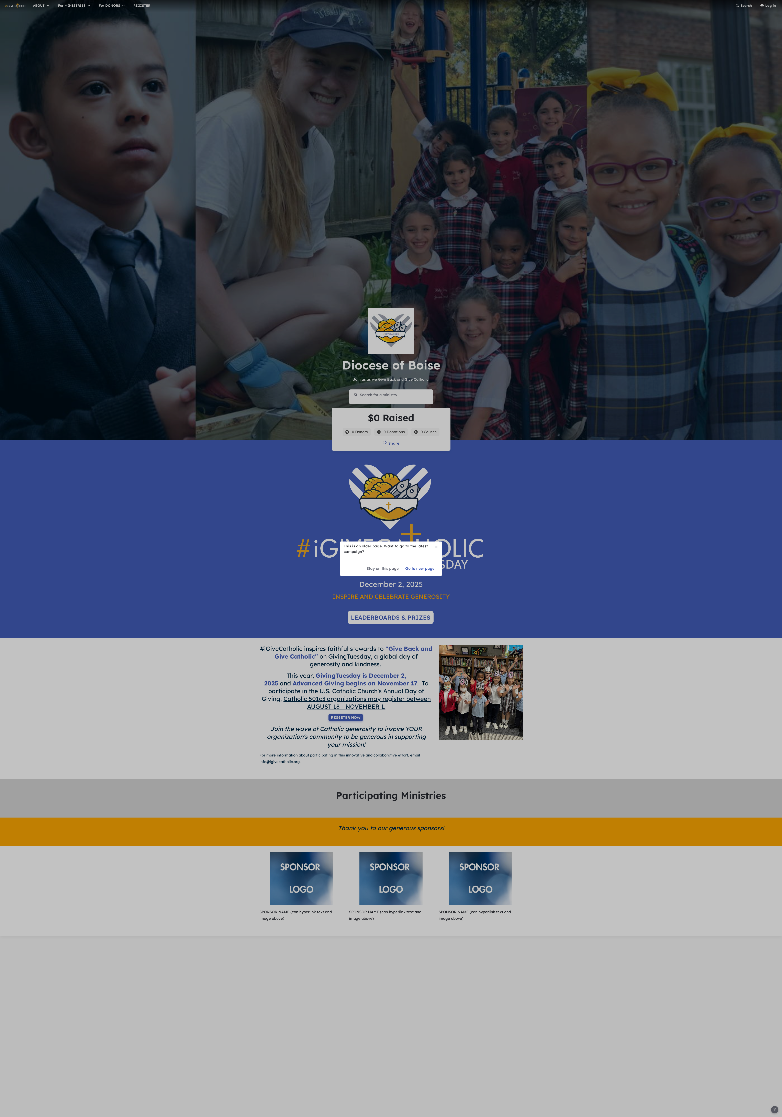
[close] (436, 547)
